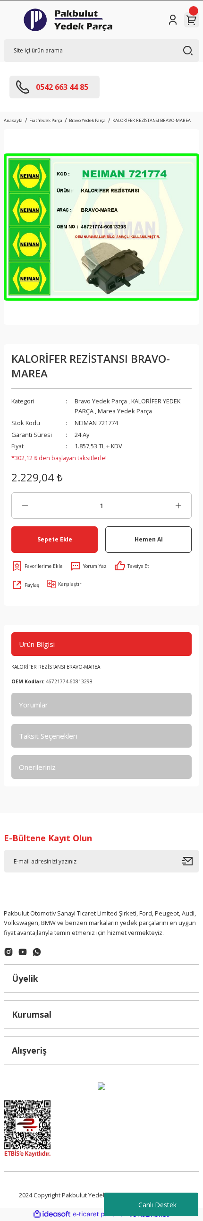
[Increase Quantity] (178, 505)
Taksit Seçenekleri (48, 736)
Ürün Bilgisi (37, 644)
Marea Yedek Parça (125, 411)
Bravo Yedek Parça (101, 401)
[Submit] (190, 861)
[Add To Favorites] (36, 566)
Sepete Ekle (54, 539)
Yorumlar (33, 704)
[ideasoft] (52, 1214)
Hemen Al (149, 539)
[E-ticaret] (100, 1214)
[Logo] (68, 20)
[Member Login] (172, 19)
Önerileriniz (37, 767)
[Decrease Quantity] (25, 505)
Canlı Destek (157, 1204)
